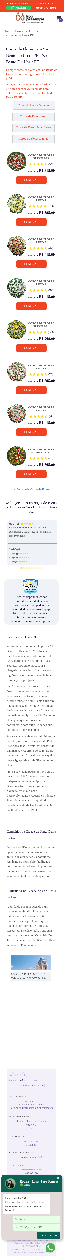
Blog (31, 1128)
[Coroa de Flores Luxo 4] (16, 289)
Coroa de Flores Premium (34, 105)
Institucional (17, 1096)
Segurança (31, 1124)
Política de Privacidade (31, 1104)
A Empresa (31, 1101)
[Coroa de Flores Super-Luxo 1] (16, 457)
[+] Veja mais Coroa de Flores (31, 489)
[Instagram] (18, 1074)
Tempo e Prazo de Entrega (31, 1121)
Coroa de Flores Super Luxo (33, 127)
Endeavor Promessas (31, 1085)
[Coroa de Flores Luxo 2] (16, 373)
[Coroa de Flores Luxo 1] (16, 205)
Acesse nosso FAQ (31, 1156)
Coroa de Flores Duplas (33, 138)
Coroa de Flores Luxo (33, 116)
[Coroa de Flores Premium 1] (16, 331)
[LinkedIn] (11, 1074)
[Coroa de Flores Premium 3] (16, 163)
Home (8, 31)
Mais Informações (20, 1116)
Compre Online (18, 1136)
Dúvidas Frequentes (21, 1152)
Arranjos (31, 1144)
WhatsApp (21, 7)
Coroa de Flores (26, 31)
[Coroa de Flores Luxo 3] (16, 415)
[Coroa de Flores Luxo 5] (16, 247)
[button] (12, 118)
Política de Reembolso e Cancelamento (31, 1107)
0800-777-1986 (46, 7)
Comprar (31, 179)
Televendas (16, 1165)
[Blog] (24, 1074)
